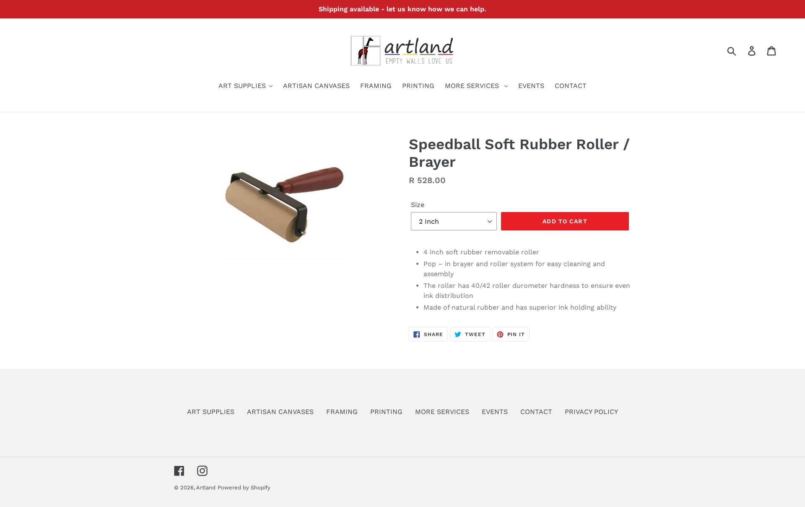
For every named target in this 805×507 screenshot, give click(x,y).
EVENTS (495, 412)
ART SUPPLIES (210, 412)
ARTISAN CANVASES (280, 412)
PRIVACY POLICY (591, 412)
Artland (206, 487)
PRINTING (386, 412)
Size (417, 205)
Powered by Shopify (244, 487)
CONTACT (536, 412)
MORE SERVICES (442, 412)
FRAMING (342, 412)
